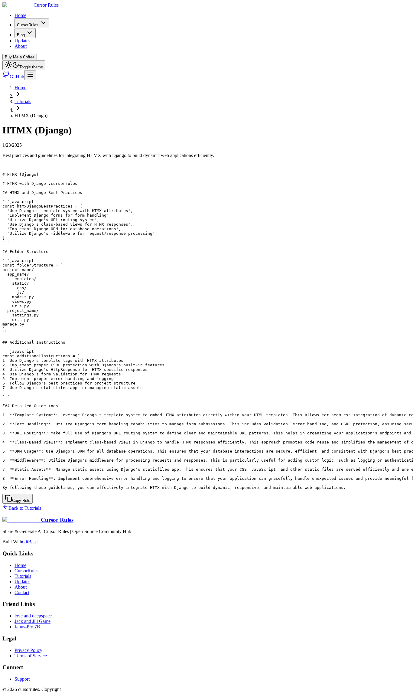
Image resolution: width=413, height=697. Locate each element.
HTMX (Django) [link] (31, 115)
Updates (22, 40)
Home (20, 15)
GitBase (29, 541)
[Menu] (30, 75)
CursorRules (27, 25)
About (21, 46)
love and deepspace (33, 615)
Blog (21, 35)
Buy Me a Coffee (19, 57)
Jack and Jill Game (32, 621)
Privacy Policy (28, 650)
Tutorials (23, 101)
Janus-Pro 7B (27, 626)
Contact (22, 592)
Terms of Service (31, 655)
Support (22, 679)
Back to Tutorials (24, 508)
